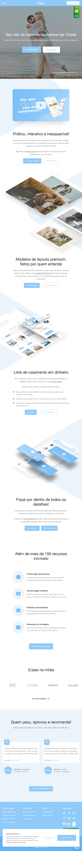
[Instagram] (64, 813)
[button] (41, 105)
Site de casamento (9, 812)
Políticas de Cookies (12, 842)
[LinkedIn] (73, 818)
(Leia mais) (34, 753)
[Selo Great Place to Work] (74, 824)
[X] (64, 818)
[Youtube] (69, 818)
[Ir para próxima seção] (41, 72)
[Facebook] (69, 813)
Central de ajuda (28, 812)
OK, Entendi (66, 838)
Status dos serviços (29, 815)
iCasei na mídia (48, 815)
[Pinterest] (73, 813)
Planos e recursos (9, 819)
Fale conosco (27, 819)
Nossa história (47, 812)
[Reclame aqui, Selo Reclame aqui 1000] (66, 824)
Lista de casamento (9, 815)
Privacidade (22, 842)
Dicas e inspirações (9, 822)
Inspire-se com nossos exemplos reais (63, 72)
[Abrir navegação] (3, 3)
